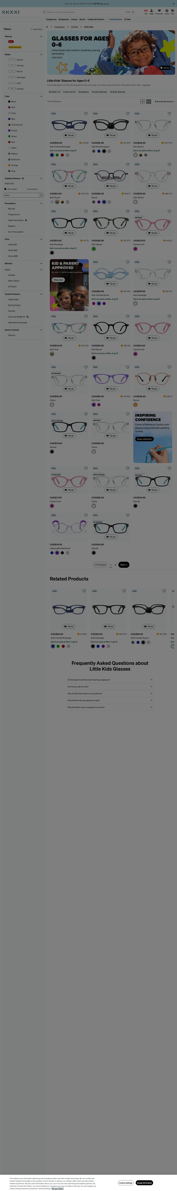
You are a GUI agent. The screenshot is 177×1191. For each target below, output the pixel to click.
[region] (88, 1183)
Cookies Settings (125, 1183)
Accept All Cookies (144, 1183)
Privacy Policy (57, 1188)
